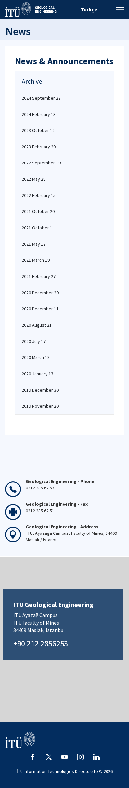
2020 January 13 (37, 374)
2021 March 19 (36, 260)
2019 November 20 (40, 406)
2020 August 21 (37, 325)
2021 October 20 (38, 211)
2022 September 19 (41, 163)
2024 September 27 (41, 98)
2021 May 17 (34, 244)
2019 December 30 (40, 390)
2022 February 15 (39, 195)
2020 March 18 (36, 357)
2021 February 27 (39, 276)
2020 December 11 (40, 309)
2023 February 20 (39, 147)
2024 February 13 (39, 114)
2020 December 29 (40, 293)
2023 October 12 (38, 130)
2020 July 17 (34, 341)
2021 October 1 (37, 228)
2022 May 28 (34, 179)
